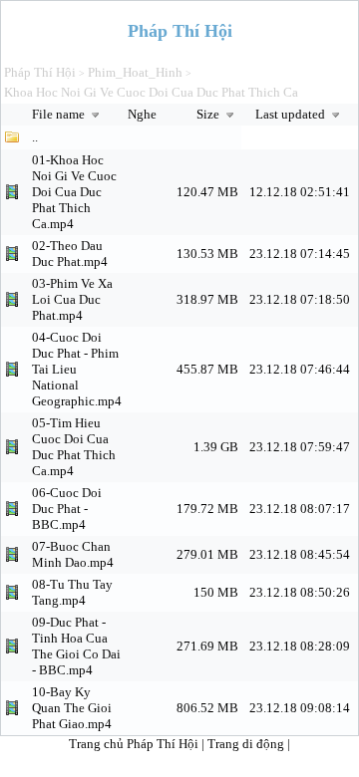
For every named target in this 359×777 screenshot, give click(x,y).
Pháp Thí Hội (40, 72)
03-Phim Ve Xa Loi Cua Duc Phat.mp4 (72, 299)
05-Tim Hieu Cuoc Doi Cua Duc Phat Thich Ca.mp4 (74, 446)
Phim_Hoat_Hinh (135, 72)
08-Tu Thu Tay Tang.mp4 (72, 592)
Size (209, 114)
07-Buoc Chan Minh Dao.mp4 (73, 554)
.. (35, 137)
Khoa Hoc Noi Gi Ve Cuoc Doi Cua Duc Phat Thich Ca (151, 92)
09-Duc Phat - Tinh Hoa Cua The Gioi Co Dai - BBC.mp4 (76, 646)
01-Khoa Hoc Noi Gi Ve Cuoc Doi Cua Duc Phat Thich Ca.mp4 (74, 191)
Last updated (291, 114)
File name (60, 114)
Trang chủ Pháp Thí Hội (133, 743)
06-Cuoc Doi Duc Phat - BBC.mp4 (67, 508)
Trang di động (247, 743)
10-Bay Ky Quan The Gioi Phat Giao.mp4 (72, 707)
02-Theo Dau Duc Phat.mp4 (70, 253)
